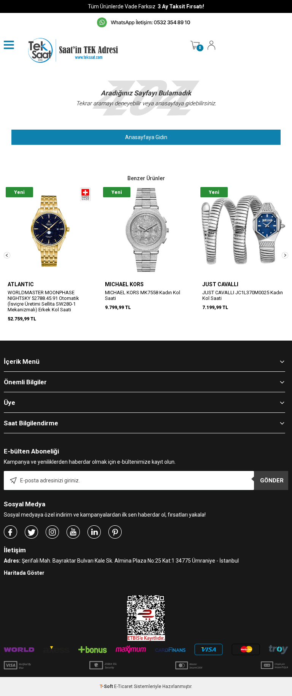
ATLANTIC (21, 284)
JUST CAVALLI (220, 284)
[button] (7, 255)
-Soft (107, 686)
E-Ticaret (123, 686)
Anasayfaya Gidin (146, 137)
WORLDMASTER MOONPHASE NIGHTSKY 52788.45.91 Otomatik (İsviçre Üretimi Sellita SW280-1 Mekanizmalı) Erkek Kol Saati (43, 301)
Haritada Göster (24, 573)
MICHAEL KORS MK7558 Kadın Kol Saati (142, 295)
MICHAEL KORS (124, 284)
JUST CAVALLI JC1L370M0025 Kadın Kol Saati (242, 295)
